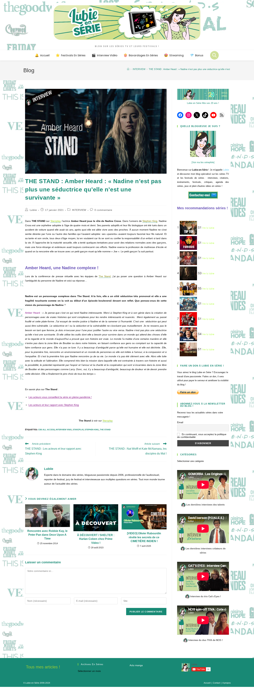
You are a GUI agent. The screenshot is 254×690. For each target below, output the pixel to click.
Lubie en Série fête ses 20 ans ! (203, 103)
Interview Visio (64, 430)
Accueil (207, 683)
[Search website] (214, 55)
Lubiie (33, 210)
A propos (226, 683)
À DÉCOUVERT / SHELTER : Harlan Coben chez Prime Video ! (95, 539)
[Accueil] (128, 69)
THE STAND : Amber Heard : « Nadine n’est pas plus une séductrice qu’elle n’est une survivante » (198, 69)
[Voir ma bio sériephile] (203, 162)
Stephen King (92, 430)
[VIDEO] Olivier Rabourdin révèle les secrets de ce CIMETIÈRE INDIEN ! (144, 537)
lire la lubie (208, 228)
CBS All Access (46, 430)
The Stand (105, 430)
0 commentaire (103, 210)
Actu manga (136, 665)
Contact (216, 683)
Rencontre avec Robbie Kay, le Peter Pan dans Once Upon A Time (47, 534)
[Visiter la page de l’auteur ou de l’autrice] (32, 473)
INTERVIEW (79, 210)
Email (180, 422)
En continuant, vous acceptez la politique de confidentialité (201, 435)
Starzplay (78, 430)
